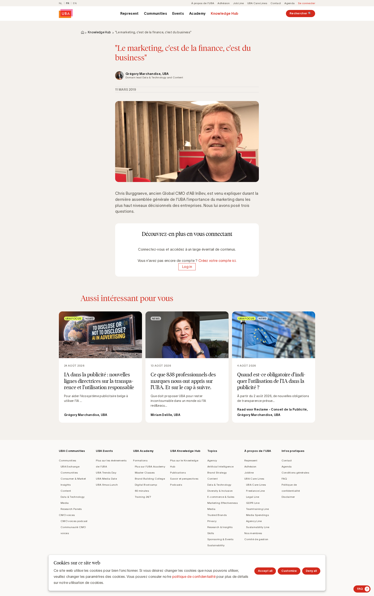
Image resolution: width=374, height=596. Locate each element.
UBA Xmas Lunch (107, 484)
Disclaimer (288, 496)
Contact (276, 3)
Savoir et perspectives (184, 478)
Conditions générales (295, 472)
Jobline (249, 472)
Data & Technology (72, 496)
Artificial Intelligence (220, 466)
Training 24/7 (143, 496)
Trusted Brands (217, 515)
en (75, 3)
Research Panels (71, 508)
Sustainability (215, 545)
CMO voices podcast (74, 521)
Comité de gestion (256, 539)
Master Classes (145, 472)
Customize (289, 570)
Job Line (238, 3)
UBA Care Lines (257, 3)
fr (67, 3)
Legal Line (252, 496)
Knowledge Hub (224, 13)
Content (66, 490)
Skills (210, 533)
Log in (187, 267)
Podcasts (176, 484)
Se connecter (306, 3)
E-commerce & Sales (220, 496)
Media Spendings (257, 515)
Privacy (211, 521)
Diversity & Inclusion (220, 490)
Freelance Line (255, 490)
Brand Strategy (217, 472)
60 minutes (142, 490)
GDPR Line (253, 502)
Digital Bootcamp (146, 484)
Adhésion (224, 3)
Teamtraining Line (257, 508)
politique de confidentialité (194, 576)
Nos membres (253, 533)
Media (65, 502)
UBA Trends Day (106, 472)
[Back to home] (66, 13)
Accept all (265, 570)
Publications (178, 472)
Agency (212, 460)
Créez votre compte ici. (217, 261)
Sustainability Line (257, 527)
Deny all (311, 570)
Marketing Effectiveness (222, 502)
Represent (129, 13)
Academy (197, 13)
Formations (140, 460)
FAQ (284, 478)
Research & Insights (220, 527)
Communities (155, 13)
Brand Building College (150, 478)
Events (178, 13)
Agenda (289, 3)
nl (60, 3)
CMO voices (67, 515)
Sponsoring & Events (220, 539)
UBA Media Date (106, 478)
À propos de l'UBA (202, 3)
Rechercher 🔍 (300, 13)
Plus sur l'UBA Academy (150, 466)
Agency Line (254, 521)
